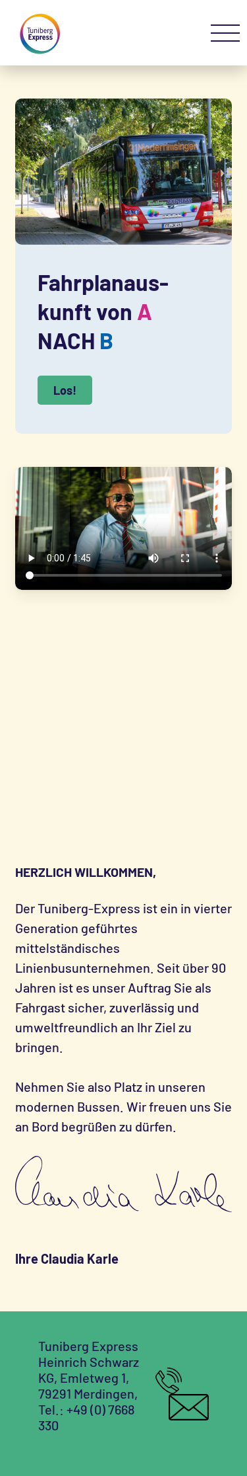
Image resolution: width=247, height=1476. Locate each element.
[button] (225, 33)
